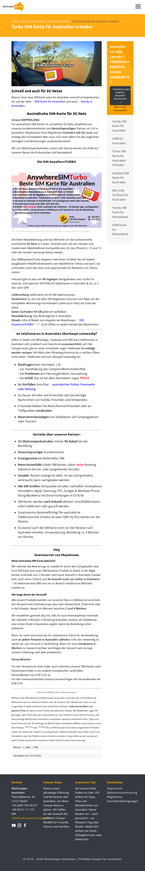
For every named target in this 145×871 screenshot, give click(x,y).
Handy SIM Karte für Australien (119, 125)
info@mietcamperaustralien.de (30, 818)
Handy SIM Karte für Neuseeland (120, 212)
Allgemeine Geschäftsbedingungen (120, 799)
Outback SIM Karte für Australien (120, 177)
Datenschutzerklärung (120, 792)
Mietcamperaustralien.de (15, 7)
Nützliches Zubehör (33, 21)
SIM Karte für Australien (50, 101)
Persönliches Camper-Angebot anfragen (121, 94)
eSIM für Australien (119, 141)
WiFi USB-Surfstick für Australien (120, 195)
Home (14, 21)
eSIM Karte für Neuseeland (120, 229)
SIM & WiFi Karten (58, 21)
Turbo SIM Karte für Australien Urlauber (119, 158)
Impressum (114, 788)
